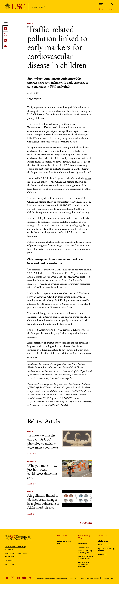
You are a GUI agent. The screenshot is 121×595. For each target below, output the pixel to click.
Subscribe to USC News (64, 542)
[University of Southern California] (15, 6)
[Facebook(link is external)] (5, 28)
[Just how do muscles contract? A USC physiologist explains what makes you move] (77, 438)
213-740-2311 (9, 549)
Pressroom (102, 554)
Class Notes (82, 543)
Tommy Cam (9, 560)
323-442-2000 (9, 556)
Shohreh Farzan (43, 162)
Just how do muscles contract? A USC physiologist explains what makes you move (42, 442)
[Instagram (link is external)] (18, 578)
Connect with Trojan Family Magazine (86, 552)
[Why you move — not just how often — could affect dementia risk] (77, 468)
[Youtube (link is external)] (24, 578)
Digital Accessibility (108, 578)
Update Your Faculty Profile (106, 550)
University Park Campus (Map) (15, 547)
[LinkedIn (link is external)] (5, 40)
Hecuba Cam (9, 564)
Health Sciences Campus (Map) (16, 553)
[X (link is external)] (5, 34)
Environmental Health (39, 128)
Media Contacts (104, 545)
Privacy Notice (73, 578)
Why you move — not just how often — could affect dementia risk (42, 472)
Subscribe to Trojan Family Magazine (85, 557)
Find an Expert (103, 541)
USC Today (38, 6)
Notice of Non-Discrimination (90, 578)
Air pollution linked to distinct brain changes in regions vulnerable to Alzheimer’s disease (43, 502)
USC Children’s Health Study (43, 115)
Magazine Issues (84, 547)
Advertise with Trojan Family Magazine (83, 564)
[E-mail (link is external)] (5, 46)
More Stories (86, 522)
